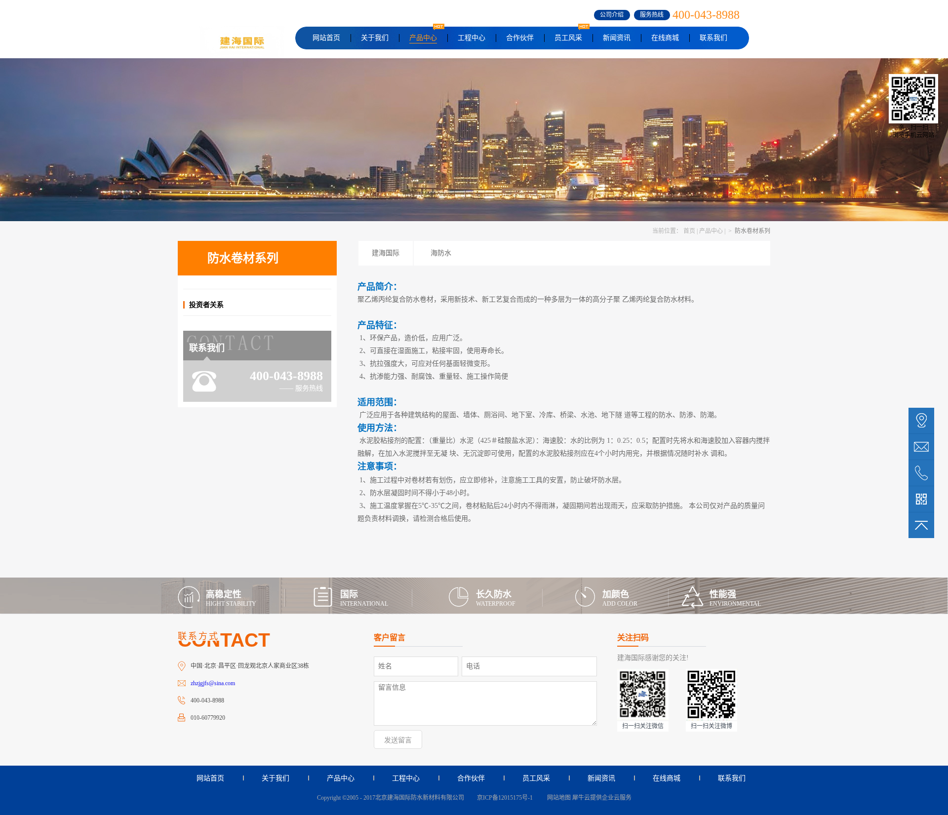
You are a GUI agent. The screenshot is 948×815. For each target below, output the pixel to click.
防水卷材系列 (751, 231)
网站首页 (326, 37)
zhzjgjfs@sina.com (213, 683)
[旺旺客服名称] (921, 447)
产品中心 (711, 231)
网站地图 (557, 797)
